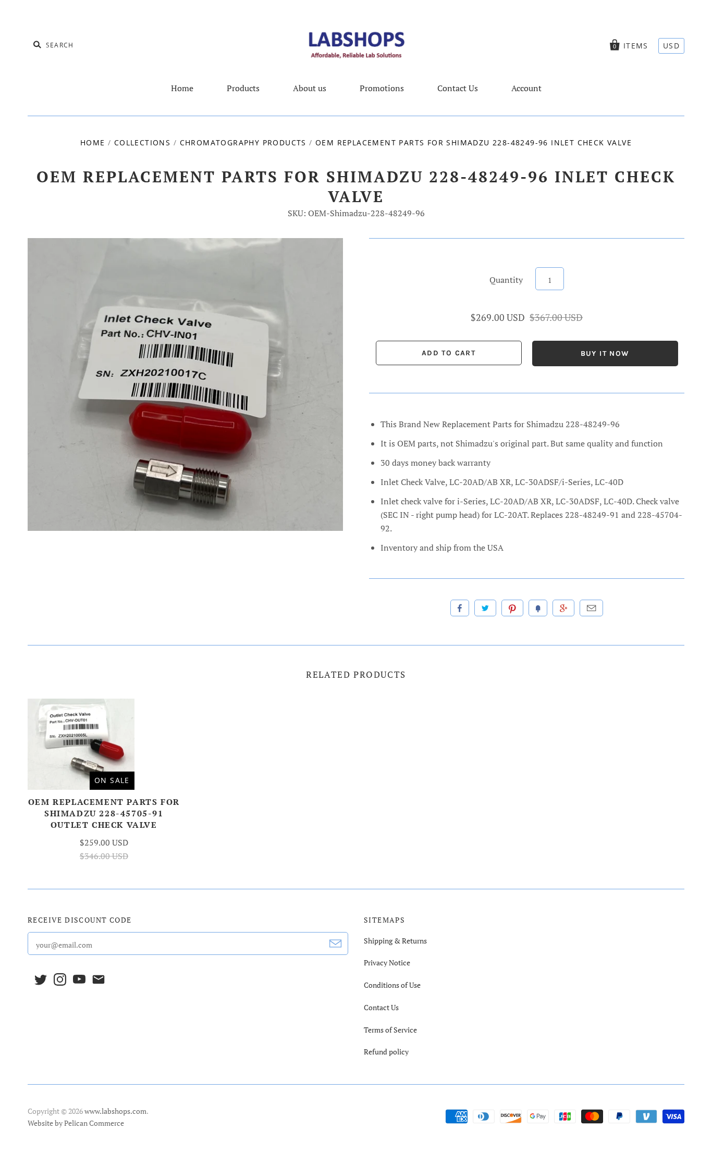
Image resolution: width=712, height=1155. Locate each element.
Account (526, 88)
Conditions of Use (392, 985)
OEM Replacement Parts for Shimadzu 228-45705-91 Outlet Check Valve (104, 813)
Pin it (512, 608)
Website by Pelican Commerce (76, 1123)
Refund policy (386, 1052)
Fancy (538, 608)
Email (591, 608)
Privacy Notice (387, 962)
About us (309, 88)
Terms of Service (390, 1030)
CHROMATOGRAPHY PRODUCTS (243, 142)
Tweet (485, 608)
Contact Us (457, 88)
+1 (563, 608)
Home (182, 88)
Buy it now (605, 353)
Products (243, 88)
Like (459, 608)
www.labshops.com (115, 1111)
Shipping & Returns (395, 941)
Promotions (382, 88)
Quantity (506, 279)
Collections (142, 142)
